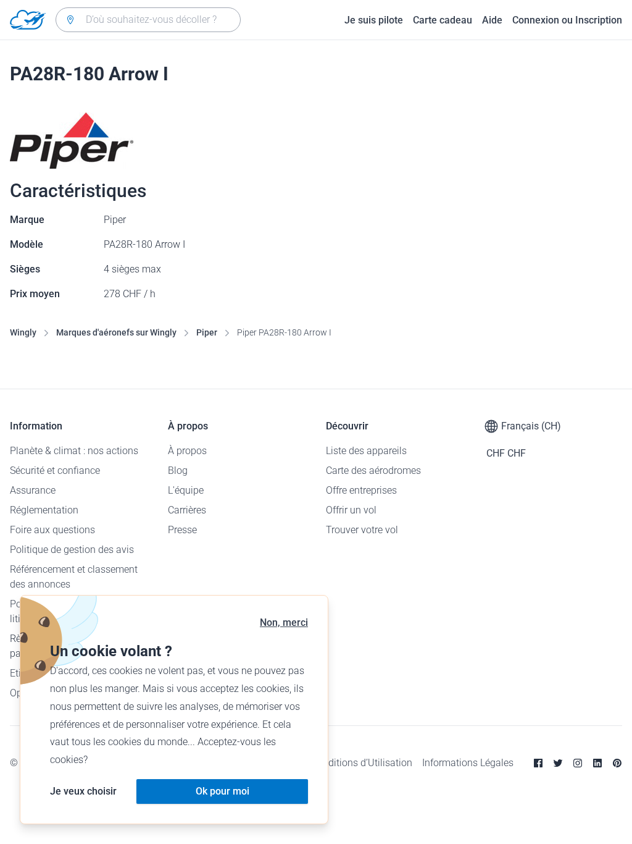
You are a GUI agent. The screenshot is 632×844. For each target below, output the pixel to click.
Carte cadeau (442, 20)
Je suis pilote (373, 20)
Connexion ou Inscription (567, 20)
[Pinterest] (617, 763)
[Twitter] (558, 763)
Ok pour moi (222, 791)
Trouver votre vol (362, 530)
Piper (206, 332)
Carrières (187, 510)
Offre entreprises (361, 490)
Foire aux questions (52, 530)
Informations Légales (468, 763)
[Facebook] (538, 763)
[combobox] (148, 19)
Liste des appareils (366, 451)
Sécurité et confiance (55, 470)
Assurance (33, 490)
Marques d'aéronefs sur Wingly (116, 332)
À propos (187, 451)
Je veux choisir (83, 791)
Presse (182, 530)
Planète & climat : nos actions (74, 451)
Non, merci (284, 622)
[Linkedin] (597, 763)
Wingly (23, 332)
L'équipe (186, 490)
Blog (178, 470)
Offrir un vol (351, 510)
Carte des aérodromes (373, 470)
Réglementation (44, 510)
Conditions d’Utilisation (361, 763)
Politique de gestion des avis (72, 549)
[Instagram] (578, 763)
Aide (492, 20)
